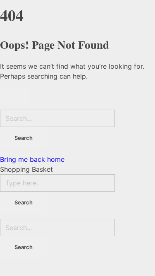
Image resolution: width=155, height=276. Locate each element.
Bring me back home (32, 159)
